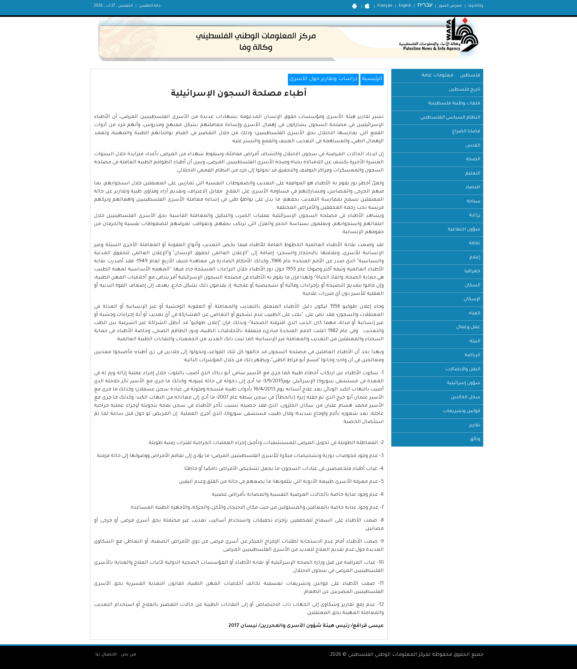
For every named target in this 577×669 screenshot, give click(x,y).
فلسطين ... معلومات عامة (451, 75)
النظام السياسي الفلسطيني (450, 117)
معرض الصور (450, 6)
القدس (473, 145)
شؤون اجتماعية (464, 229)
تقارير (474, 425)
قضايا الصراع (466, 131)
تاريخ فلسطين (464, 89)
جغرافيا (472, 271)
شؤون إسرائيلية (463, 383)
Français (384, 6)
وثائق (475, 439)
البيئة (474, 341)
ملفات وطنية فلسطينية (454, 103)
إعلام (474, 257)
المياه (474, 313)
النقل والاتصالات (462, 369)
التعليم (472, 173)
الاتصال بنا (106, 654)
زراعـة (474, 215)
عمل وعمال (468, 327)
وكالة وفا (475, 6)
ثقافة (474, 243)
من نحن (128, 654)
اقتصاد (473, 187)
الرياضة (472, 355)
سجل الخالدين (465, 397)
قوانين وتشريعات (461, 411)
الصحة (473, 159)
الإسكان (472, 299)
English (405, 6)
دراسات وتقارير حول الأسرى (323, 79)
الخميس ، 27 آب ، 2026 (113, 6)
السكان (472, 285)
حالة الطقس (150, 6)
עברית (424, 6)
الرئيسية (372, 79)
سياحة (473, 201)
